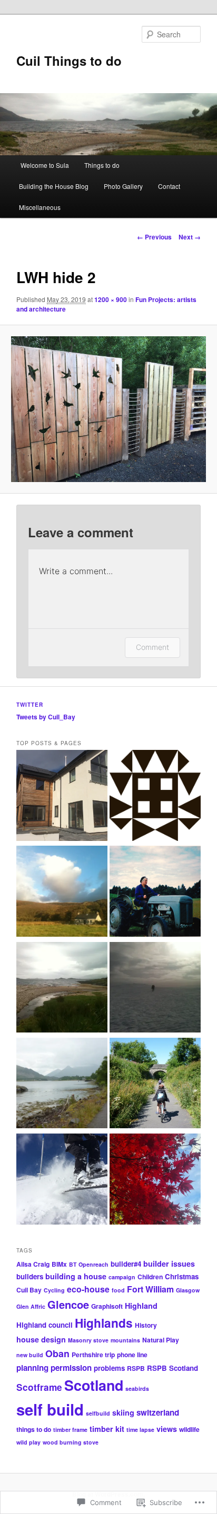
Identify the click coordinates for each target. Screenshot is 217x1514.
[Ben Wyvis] (155, 989)
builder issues (169, 1263)
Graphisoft (107, 1306)
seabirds (137, 1388)
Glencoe (68, 1304)
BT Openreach (88, 1264)
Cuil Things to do (69, 60)
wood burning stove (70, 1442)
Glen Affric (30, 1306)
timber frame (70, 1429)
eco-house (88, 1289)
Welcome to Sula (44, 165)
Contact (169, 186)
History (146, 1325)
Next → (190, 237)
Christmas (182, 1276)
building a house (75, 1276)
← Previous (154, 237)
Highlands (104, 1322)
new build (29, 1355)
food (118, 1290)
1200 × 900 (110, 299)
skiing (123, 1412)
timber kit (107, 1428)
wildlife (189, 1429)
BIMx (59, 1264)
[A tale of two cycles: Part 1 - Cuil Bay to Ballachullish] (61, 1084)
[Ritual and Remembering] (155, 1180)
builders (29, 1276)
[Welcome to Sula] (61, 797)
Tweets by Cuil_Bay (45, 716)
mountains (125, 1340)
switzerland (157, 1412)
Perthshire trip (93, 1354)
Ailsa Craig (33, 1264)
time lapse (140, 1429)
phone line (132, 1354)
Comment (152, 647)
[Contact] (155, 797)
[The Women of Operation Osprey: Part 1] (155, 892)
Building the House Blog (53, 186)
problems (109, 1368)
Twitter (29, 704)
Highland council (44, 1325)
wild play (28, 1442)
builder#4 (126, 1264)
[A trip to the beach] (61, 989)
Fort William (150, 1289)
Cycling (54, 1290)
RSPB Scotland (172, 1368)
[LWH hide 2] (108, 409)
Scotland (93, 1385)
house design (41, 1339)
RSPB (136, 1368)
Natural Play (160, 1340)
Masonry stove (88, 1340)
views (166, 1428)
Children (150, 1276)
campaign (121, 1277)
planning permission (54, 1367)
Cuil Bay (29, 1290)
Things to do (102, 165)
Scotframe (39, 1387)
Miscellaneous (40, 207)
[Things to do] (61, 892)
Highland (141, 1305)
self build (50, 1409)
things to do (33, 1429)
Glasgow (188, 1290)
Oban (57, 1353)
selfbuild (98, 1413)
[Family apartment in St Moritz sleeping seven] (61, 1180)
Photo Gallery (123, 186)
